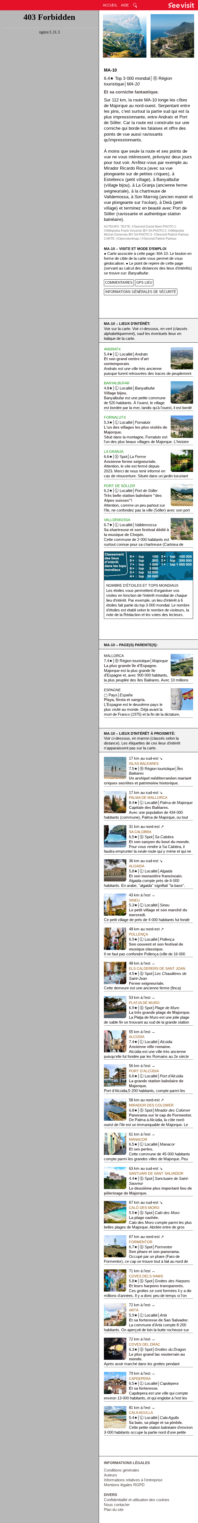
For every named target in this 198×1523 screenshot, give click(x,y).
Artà (133, 1310)
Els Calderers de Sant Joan (157, 968)
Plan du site (113, 1510)
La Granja (113, 451)
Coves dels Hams (146, 1276)
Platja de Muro (144, 1003)
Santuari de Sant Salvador (156, 1173)
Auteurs (110, 1475)
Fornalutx (115, 417)
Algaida (136, 866)
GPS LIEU (144, 282)
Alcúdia (136, 1037)
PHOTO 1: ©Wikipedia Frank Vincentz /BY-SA (140, 228)
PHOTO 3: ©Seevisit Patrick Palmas (164, 234)
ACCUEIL (110, 5)
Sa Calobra (140, 832)
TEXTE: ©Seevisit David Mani (141, 226)
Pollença (138, 934)
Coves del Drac (144, 1344)
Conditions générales (121, 1470)
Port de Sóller (119, 486)
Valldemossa (117, 520)
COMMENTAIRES (119, 282)
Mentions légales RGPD (124, 1485)
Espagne (112, 690)
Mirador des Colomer (151, 1105)
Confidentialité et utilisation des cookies (136, 1500)
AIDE (125, 5)
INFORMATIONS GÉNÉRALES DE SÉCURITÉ (140, 292)
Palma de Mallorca (148, 797)
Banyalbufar (116, 383)
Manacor (138, 1139)
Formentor (140, 1242)
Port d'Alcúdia (144, 1071)
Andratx (112, 349)
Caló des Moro (144, 1208)
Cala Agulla (141, 1412)
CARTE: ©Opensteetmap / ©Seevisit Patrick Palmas (140, 238)
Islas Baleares (144, 764)
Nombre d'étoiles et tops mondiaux (142, 585)
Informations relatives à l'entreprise (133, 1480)
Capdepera (140, 1379)
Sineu (134, 900)
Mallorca (114, 656)
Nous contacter (117, 1505)
